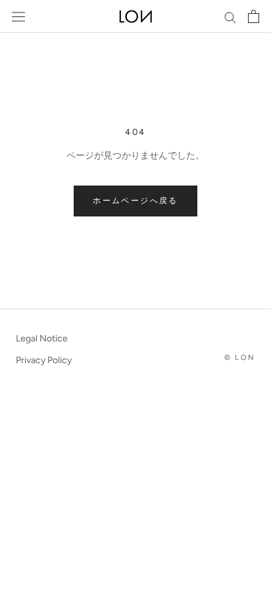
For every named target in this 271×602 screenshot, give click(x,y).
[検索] (230, 16)
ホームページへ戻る (135, 200)
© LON (239, 357)
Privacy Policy (44, 360)
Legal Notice (42, 338)
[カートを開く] (253, 16)
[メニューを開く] (18, 17)
